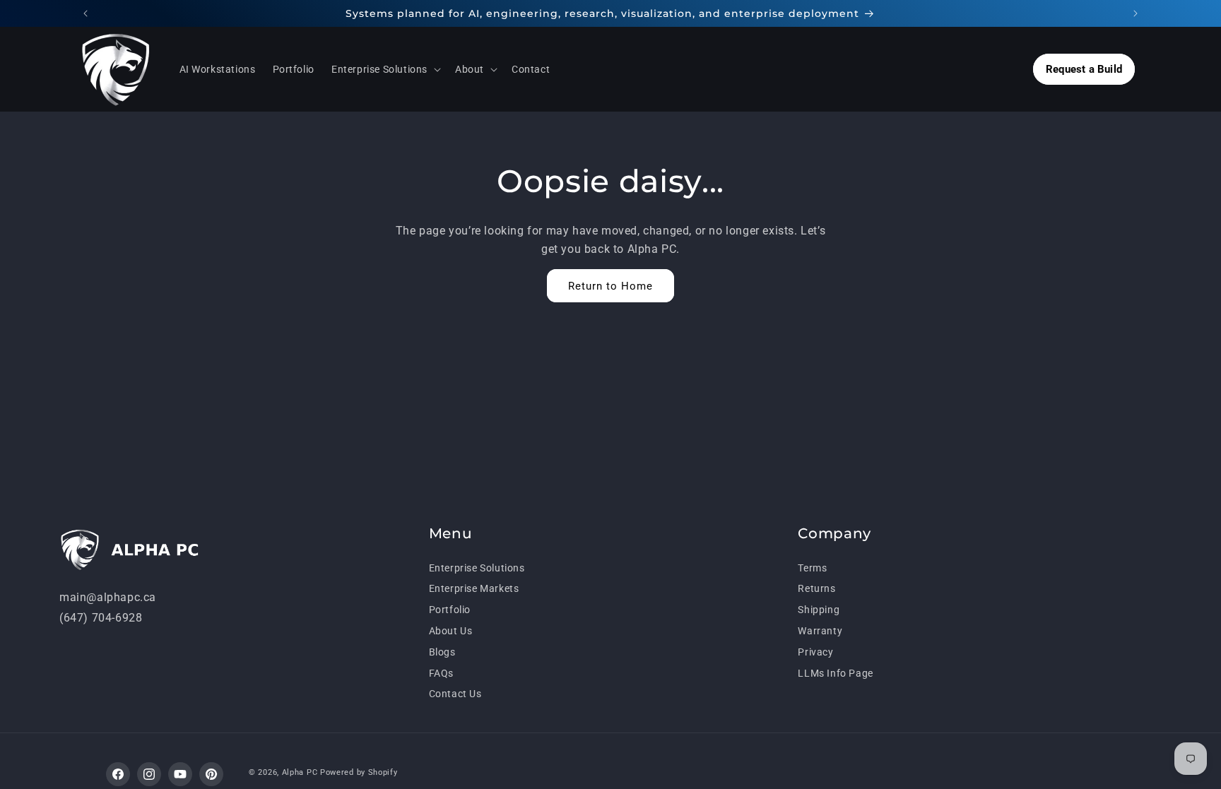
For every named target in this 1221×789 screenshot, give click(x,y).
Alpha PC (300, 772)
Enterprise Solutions (477, 568)
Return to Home (610, 286)
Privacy (815, 652)
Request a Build (1084, 69)
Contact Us (455, 693)
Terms (812, 568)
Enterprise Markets (474, 588)
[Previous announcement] (85, 13)
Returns (816, 588)
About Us (451, 630)
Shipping (818, 609)
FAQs (441, 673)
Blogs (442, 652)
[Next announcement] (1135, 13)
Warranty (820, 630)
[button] (385, 69)
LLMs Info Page (835, 673)
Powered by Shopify (359, 772)
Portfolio (450, 609)
